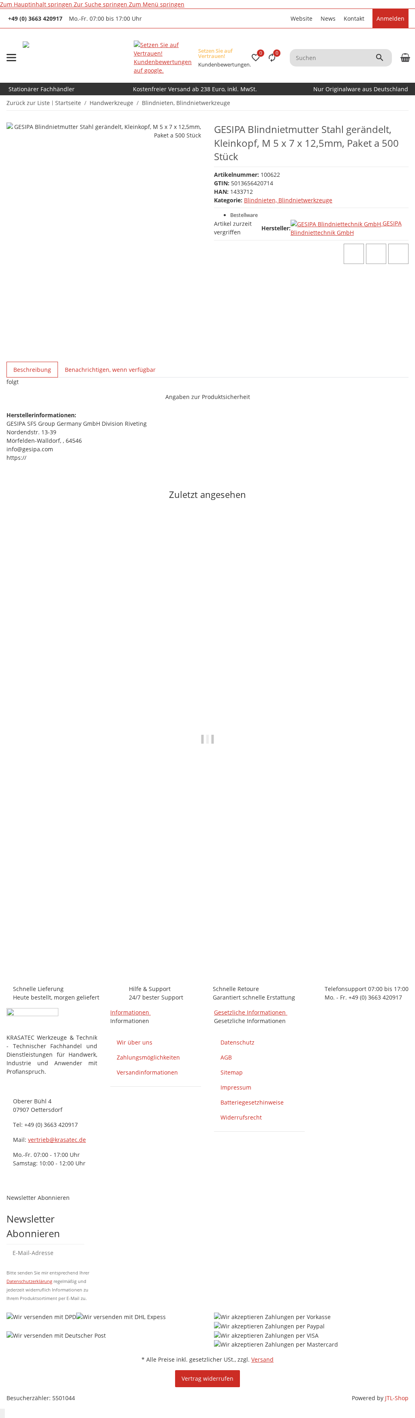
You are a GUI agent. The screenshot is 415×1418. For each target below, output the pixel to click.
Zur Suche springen (101, 4)
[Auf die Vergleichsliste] (354, 254)
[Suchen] (383, 57)
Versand (262, 1359)
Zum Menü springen (156, 4)
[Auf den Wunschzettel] (376, 254)
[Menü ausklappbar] (11, 57)
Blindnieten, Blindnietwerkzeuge (288, 200)
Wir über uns (134, 1042)
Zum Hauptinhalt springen (37, 4)
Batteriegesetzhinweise (252, 1102)
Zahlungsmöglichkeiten (148, 1057)
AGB (226, 1057)
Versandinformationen (147, 1072)
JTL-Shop (397, 1398)
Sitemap (231, 1072)
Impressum (235, 1087)
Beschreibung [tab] (32, 369)
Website (301, 18)
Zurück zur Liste (28, 103)
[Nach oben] (2, 1413)
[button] (282, 18)
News (328, 18)
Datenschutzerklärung (29, 1281)
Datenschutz (237, 1042)
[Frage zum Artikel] (398, 254)
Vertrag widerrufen (207, 1378)
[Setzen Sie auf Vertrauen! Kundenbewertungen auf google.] (163, 58)
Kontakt (354, 18)
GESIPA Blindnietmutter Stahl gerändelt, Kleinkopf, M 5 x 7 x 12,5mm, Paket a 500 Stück (129, 933)
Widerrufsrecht (241, 1117)
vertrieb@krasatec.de (57, 1139)
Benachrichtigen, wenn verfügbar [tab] (110, 369)
